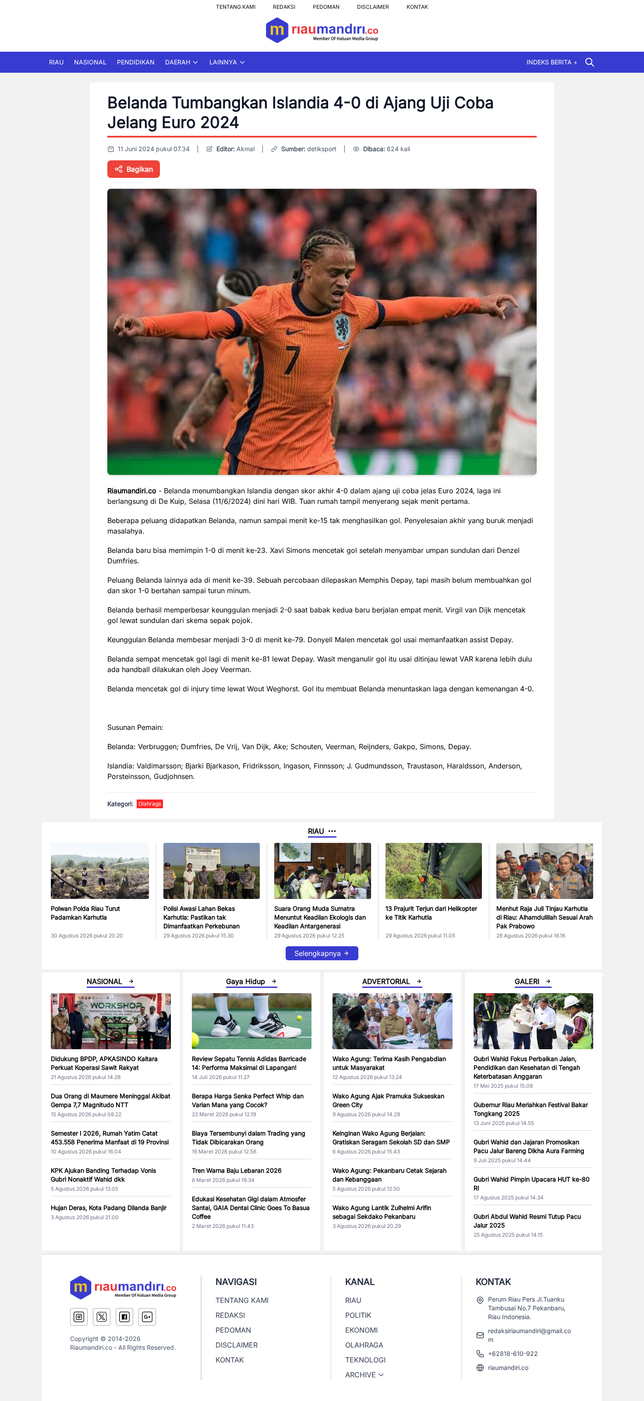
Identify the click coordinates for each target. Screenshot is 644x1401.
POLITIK (358, 1315)
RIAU (56, 62)
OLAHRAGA (364, 1345)
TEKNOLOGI (365, 1359)
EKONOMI (361, 1330)
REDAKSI (284, 4)
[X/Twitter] (101, 1317)
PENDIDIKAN (136, 62)
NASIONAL (90, 62)
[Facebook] (124, 1317)
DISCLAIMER (373, 4)
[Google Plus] (147, 1317)
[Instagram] (79, 1317)
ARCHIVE (360, 1374)
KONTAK (417, 4)
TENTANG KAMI (235, 4)
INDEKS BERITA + (552, 62)
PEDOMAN (326, 4)
